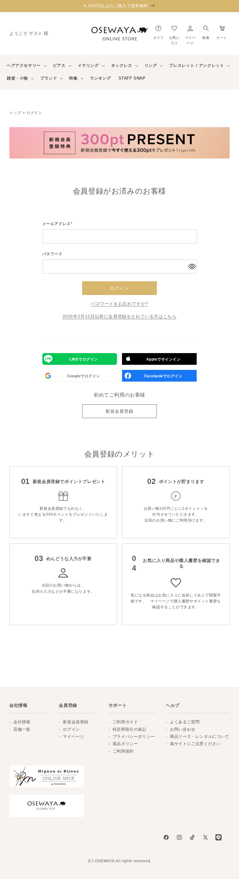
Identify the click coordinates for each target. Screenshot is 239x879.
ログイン (119, 288)
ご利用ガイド (125, 722)
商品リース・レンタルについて (199, 736)
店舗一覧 (21, 729)
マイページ (73, 736)
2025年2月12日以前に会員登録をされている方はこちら (120, 316)
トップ (15, 113)
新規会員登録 (119, 411)
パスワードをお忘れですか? (119, 303)
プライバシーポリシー (134, 736)
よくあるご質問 (184, 722)
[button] (205, 30)
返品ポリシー (125, 743)
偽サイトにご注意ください (195, 743)
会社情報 (21, 722)
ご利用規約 (123, 751)
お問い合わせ (182, 729)
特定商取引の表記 (130, 729)
